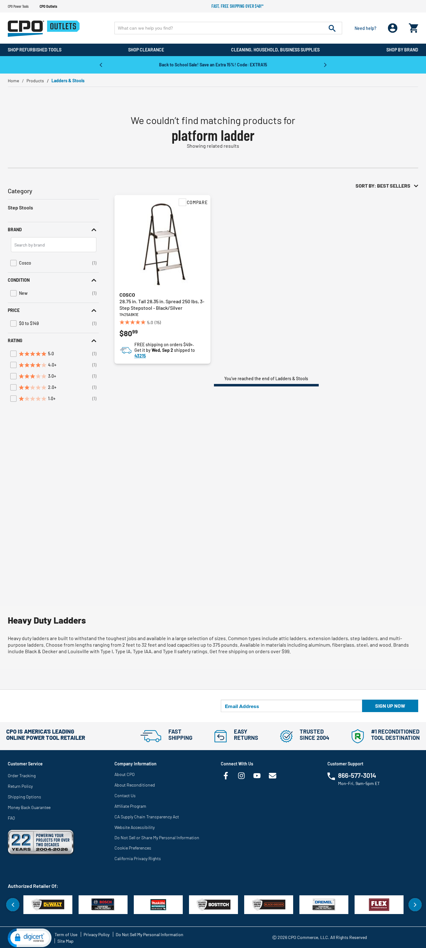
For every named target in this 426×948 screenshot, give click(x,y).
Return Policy (20, 786)
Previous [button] (100, 64)
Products (35, 80)
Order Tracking (22, 775)
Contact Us (125, 795)
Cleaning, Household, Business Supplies (275, 49)
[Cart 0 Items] (413, 27)
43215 (140, 355)
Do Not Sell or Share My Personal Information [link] (156, 837)
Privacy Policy (96, 934)
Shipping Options (24, 796)
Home (13, 80)
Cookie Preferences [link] (132, 847)
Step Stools (20, 207)
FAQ (11, 818)
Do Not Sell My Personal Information (149, 934)
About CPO (124, 774)
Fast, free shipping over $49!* (237, 6)
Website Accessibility (134, 827)
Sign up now (390, 706)
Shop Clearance (146, 49)
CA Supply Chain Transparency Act (146, 816)
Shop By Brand (402, 49)
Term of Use (66, 934)
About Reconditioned (134, 785)
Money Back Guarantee (29, 807)
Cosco (127, 295)
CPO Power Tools (18, 6)
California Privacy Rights (137, 858)
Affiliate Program (130, 806)
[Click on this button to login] (393, 28)
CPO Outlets (48, 6)
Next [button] (325, 64)
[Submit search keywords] (332, 28)
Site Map (65, 941)
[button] (53, 229)
